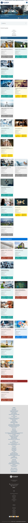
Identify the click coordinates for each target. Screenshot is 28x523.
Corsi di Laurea (14, 430)
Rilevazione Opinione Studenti (14, 453)
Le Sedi (14, 417)
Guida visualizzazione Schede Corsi (14, 493)
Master (14, 509)
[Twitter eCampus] (13, 487)
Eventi (14, 423)
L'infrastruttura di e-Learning (14, 422)
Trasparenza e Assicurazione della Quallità (14, 414)
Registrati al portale (19, 0)
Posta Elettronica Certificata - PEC (14, 426)
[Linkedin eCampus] (14, 487)
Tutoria (14, 451)
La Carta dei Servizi (14, 466)
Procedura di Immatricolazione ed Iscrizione (14, 463)
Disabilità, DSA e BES (14, 457)
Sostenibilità (7, 0)
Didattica (4, 23)
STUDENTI (14, 446)
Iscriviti (4, 95)
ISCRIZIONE (14, 459)
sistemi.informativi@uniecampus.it (21, 521)
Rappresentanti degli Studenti (14, 454)
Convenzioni (14, 498)
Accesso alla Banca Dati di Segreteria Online (14, 425)
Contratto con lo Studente (14, 465)
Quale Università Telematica (14, 411)
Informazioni (14, 0)
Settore (14, 32)
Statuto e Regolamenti (14, 413)
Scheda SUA (10, 95)
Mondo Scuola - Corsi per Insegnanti (14, 435)
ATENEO (14, 407)
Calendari (14, 456)
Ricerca (14, 415)
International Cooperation (14, 421)
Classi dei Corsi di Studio (14, 438)
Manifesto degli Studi (14, 437)
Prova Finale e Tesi (14, 443)
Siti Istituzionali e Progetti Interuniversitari (14, 424)
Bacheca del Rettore (14, 427)
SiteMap (23, 0)
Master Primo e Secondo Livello (14, 442)
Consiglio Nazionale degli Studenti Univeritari (14, 455)
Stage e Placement (14, 452)
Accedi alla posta (14, 495)
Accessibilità (14, 497)
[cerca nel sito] (24, 2)
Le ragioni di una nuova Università (14, 410)
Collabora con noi (14, 496)
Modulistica (14, 464)
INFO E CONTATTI (14, 468)
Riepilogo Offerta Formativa (14, 436)
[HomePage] (5, 2)
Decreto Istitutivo (14, 412)
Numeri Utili (11, 0)
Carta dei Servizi (14, 507)
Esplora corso (10, 57)
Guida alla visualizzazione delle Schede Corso (14, 439)
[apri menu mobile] (26, 2)
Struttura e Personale (14, 416)
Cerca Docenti (14, 450)
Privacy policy (13, 521)
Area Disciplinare (14, 31)
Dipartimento (14, 33)
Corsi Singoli (14, 434)
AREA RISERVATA (14, 471)
